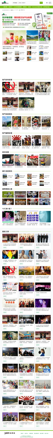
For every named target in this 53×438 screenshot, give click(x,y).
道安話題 (5, 152)
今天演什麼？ (7, 209)
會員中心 (26, 433)
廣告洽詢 (46, 433)
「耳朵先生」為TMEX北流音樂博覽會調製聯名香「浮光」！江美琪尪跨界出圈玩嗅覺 (43, 359)
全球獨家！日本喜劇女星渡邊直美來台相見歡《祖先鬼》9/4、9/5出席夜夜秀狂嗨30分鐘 (9, 342)
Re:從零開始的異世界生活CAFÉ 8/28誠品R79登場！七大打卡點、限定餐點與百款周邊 (26, 424)
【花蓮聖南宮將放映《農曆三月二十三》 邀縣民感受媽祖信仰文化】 (26, 245)
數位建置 (42, 433)
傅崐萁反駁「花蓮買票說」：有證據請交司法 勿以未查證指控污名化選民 (10, 326)
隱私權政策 (36, 433)
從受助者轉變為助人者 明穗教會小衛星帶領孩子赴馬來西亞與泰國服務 (26, 375)
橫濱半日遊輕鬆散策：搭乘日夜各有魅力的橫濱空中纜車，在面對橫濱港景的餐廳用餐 (42, 407)
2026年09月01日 (6, 10)
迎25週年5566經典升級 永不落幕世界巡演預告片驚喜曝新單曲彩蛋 (42, 245)
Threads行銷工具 (37, 7)
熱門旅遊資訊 (7, 114)
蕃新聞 (5, 7)
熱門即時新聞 (7, 80)
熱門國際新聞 (7, 133)
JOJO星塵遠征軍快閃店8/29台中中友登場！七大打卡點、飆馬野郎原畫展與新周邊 (10, 424)
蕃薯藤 (5, 3)
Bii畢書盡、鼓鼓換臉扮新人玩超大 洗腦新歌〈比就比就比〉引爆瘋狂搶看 (10, 261)
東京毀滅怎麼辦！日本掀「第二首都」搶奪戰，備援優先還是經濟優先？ (42, 391)
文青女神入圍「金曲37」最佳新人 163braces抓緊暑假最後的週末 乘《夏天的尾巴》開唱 (10, 359)
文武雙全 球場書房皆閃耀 (41, 292)
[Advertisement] (26, 70)
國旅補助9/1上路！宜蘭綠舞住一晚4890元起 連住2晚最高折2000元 (26, 278)
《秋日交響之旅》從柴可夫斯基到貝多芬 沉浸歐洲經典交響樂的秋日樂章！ (42, 278)
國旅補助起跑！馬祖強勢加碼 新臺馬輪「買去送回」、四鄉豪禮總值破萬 (26, 342)
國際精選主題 (7, 189)
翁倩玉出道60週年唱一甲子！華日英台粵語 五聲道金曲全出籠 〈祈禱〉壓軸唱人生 (42, 310)
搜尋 (29, 7)
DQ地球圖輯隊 (18, 7)
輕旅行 (10, 7)
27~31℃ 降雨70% (19, 10)
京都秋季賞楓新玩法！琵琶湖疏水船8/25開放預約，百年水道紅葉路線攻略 (42, 424)
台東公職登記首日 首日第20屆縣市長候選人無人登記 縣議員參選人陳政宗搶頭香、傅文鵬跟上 (26, 261)
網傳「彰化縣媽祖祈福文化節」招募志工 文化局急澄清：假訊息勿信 (9, 278)
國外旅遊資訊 (7, 171)
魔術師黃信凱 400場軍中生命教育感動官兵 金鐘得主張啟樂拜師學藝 (42, 261)
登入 (47, 2)
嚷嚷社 (25, 7)
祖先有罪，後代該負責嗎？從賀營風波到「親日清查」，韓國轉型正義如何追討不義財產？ (26, 407)
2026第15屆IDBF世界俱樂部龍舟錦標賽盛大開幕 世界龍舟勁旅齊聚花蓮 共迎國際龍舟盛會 (10, 245)
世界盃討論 (46, 7)
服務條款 (31, 433)
